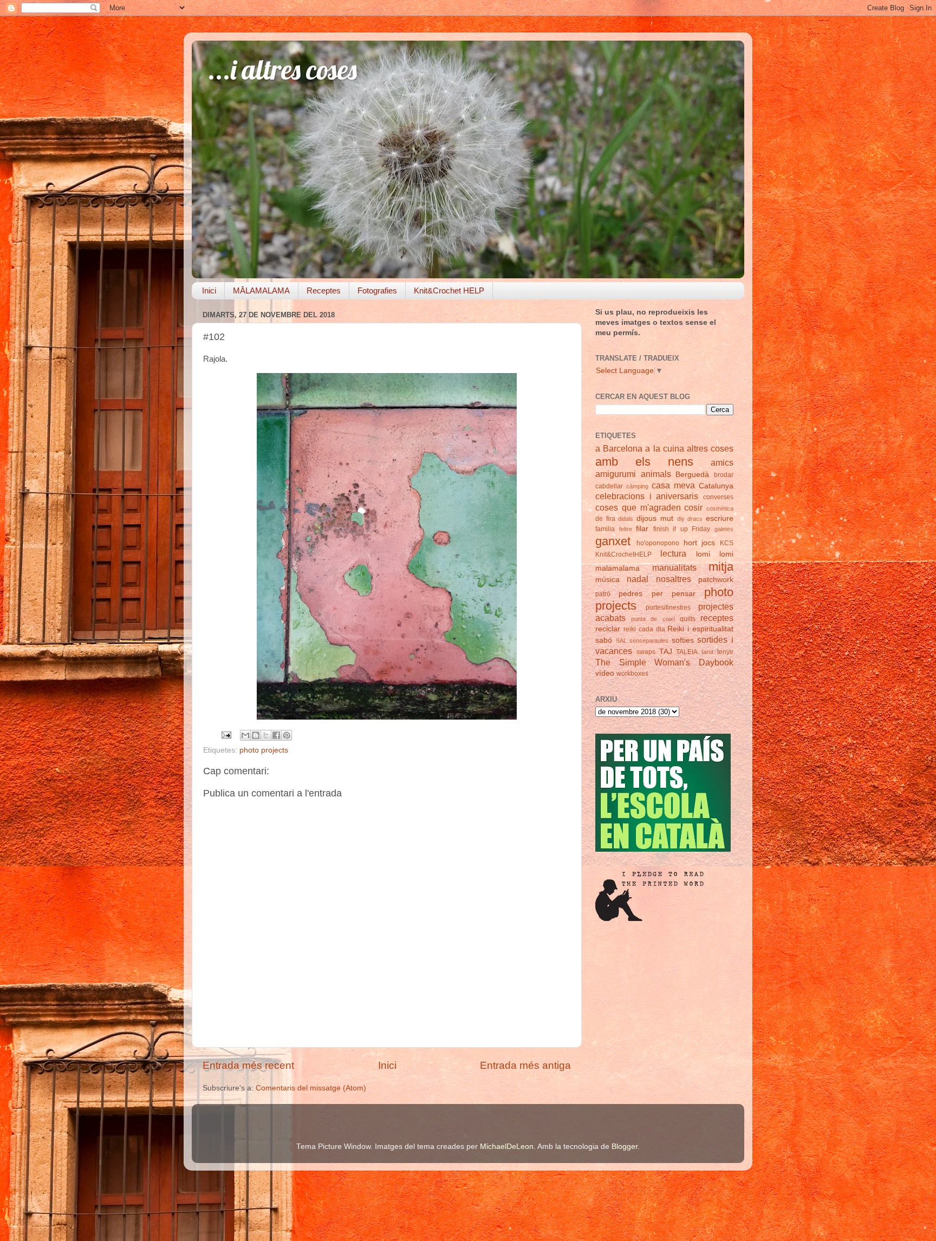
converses (718, 497)
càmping (637, 486)
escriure (719, 518)
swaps (645, 652)
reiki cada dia (644, 629)
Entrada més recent (248, 1065)
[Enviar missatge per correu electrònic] (225, 734)
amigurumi (615, 474)
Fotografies (377, 290)
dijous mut (654, 518)
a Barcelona (618, 448)
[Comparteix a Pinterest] (286, 735)
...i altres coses (282, 70)
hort (690, 543)
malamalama (617, 568)
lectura (673, 553)
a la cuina (664, 448)
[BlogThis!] (255, 735)
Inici (209, 290)
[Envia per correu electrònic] (245, 735)
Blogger (625, 1146)
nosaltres (673, 579)
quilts (688, 619)
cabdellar (609, 486)
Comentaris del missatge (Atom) (311, 1088)
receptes (716, 618)
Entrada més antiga (525, 1065)
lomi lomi (714, 554)
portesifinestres (668, 607)
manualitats (674, 567)
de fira (605, 518)
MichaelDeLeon (507, 1146)
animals (656, 474)
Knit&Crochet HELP (449, 290)
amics (722, 462)
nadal (637, 579)
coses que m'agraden (638, 507)
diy (681, 518)
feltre (625, 529)
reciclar (607, 629)
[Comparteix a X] (266, 735)
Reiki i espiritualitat (700, 629)
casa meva (673, 485)
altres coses (710, 448)
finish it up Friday (682, 529)
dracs (695, 518)
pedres (630, 594)
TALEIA (687, 652)
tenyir (725, 652)
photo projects (263, 750)
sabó (603, 640)
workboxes (632, 673)
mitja (720, 566)
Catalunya (716, 486)
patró (602, 594)
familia (605, 529)
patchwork (715, 580)
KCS (726, 543)
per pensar (674, 594)
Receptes (324, 290)
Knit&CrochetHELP (623, 554)
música (607, 580)
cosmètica (719, 508)
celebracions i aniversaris (646, 496)
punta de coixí (652, 619)
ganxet (612, 541)
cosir (693, 507)
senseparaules (648, 640)
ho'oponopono (657, 543)
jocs (708, 543)
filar (642, 529)
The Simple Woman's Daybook (664, 662)
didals (625, 518)
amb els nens (644, 461)
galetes (723, 529)
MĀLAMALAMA (261, 290)
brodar (723, 475)
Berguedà (692, 475)
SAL (621, 640)
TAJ (665, 652)
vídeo (604, 673)
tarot (707, 652)
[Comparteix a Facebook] (276, 735)
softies (683, 640)
